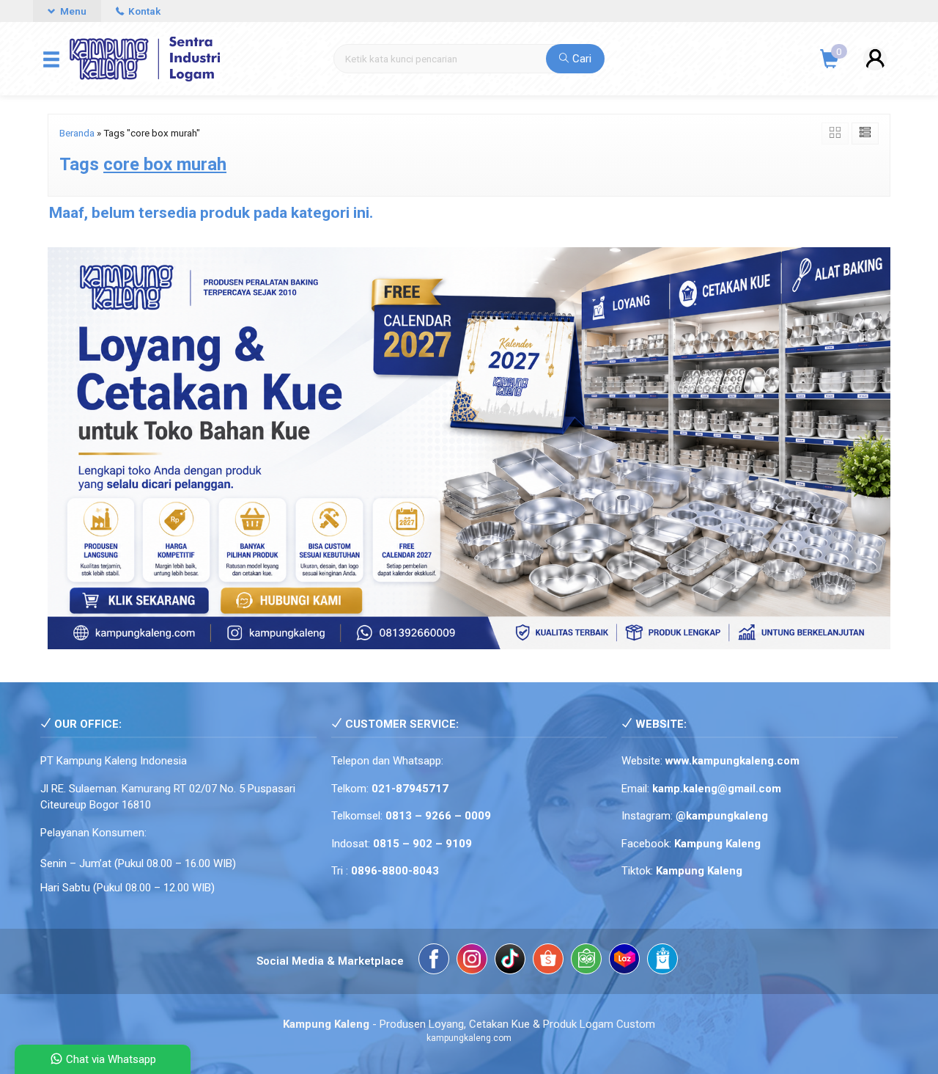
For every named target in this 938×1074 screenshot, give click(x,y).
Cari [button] (580, 58)
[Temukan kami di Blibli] (662, 961)
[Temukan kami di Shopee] (548, 961)
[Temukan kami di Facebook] (433, 961)
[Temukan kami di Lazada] (624, 961)
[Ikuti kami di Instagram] (472, 961)
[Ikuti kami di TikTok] (510, 961)
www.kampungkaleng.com (732, 760)
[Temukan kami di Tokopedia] (586, 961)
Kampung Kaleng (699, 870)
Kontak (143, 11)
